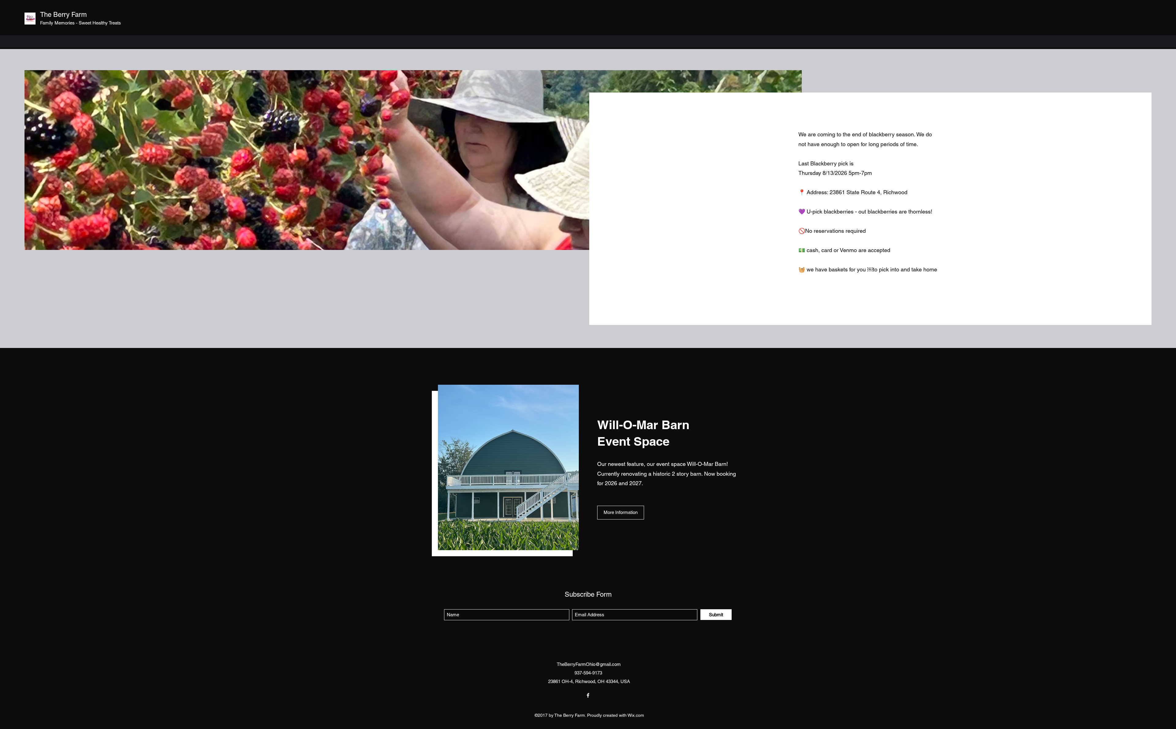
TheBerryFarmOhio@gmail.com (589, 664)
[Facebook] (588, 695)
